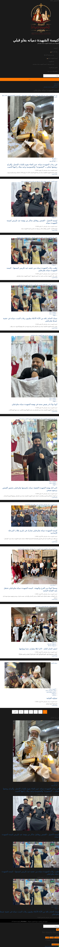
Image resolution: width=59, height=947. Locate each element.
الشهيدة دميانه (52, 312)
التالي (15, 712)
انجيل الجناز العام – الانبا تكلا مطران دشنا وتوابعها (46, 606)
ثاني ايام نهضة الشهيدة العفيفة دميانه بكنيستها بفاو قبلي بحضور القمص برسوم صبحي (38, 418)
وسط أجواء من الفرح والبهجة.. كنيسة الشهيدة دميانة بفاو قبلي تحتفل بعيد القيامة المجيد (37, 549)
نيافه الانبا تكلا (54, 51)
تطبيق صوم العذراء (53, 67)
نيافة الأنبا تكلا (53, 161)
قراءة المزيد (54, 174)
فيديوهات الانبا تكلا (51, 644)
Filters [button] (55, 936)
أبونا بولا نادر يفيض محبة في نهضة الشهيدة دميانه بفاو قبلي (44, 335)
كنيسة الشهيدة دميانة (53, 58)
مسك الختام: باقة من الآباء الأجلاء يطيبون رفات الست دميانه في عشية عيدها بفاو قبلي (37, 284)
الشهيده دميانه (52, 313)
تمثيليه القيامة (54, 663)
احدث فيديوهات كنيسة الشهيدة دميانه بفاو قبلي (43, 64)
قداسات (54, 160)
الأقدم (47, 937)
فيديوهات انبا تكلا (52, 645)
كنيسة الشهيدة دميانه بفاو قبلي (36, 40)
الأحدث (51, 937)
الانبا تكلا (54, 158)
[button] (29, 45)
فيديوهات (54, 217)
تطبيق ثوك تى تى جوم (53, 71)
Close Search (55, 944)
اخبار (55, 527)
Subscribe (56, 84)
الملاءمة (56, 937)
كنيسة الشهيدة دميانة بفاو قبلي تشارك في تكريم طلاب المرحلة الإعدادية (41, 504)
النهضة (54, 315)
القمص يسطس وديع (51, 692)
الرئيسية (56, 48)
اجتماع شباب (53, 585)
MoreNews (23, 921)
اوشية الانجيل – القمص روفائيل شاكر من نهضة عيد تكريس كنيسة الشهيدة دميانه (39, 181)
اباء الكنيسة (51, 61)
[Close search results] (57, 929)
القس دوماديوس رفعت (50, 690)
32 (21, 712)
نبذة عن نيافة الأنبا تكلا (49, 55)
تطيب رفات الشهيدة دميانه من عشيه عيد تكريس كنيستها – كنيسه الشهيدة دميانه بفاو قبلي (37, 237)
